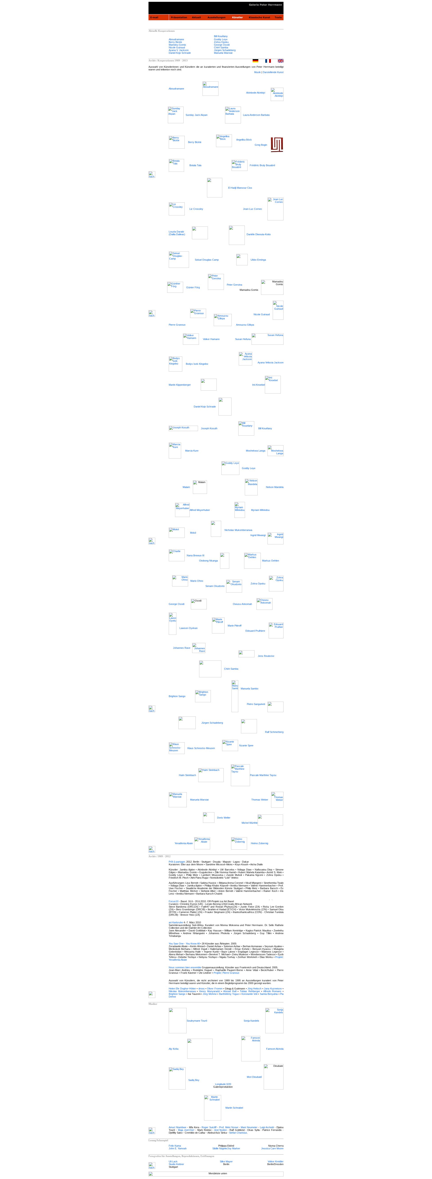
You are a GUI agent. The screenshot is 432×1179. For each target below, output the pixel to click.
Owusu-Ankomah (242, 604)
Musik (257, 72)
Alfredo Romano (272, 991)
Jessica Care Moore (272, 1148)
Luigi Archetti (267, 1127)
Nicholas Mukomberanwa (238, 530)
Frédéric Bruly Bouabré (262, 165)
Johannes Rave (181, 648)
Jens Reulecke (266, 656)
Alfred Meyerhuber (200, 510)
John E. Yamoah (178, 1148)
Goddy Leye (220, 39)
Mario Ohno (196, 580)
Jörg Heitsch (254, 988)
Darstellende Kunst (273, 72)
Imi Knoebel (258, 384)
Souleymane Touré (197, 1020)
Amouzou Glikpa (245, 324)
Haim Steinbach (187, 775)
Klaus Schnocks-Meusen (201, 748)
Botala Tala (195, 165)
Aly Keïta (173, 1048)
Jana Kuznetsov (273, 988)
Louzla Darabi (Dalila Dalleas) (177, 233)
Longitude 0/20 (223, 1084)
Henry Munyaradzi (209, 991)
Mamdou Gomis (177, 44)
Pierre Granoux (177, 324)
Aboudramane (176, 39)
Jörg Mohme (209, 994)
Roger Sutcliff (209, 1127)
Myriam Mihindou (260, 510)
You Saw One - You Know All (184, 943)
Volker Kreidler (276, 1161)
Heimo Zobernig (259, 843)
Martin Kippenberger (180, 384)
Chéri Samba (221, 47)
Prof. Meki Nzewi (228, 1127)
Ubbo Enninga (258, 259)
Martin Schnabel (234, 1107)
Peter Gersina (234, 284)
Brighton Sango (177, 696)
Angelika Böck (244, 139)
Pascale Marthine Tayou (263, 775)
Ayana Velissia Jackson (271, 362)
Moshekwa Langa (255, 450)
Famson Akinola (275, 1048)
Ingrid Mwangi (258, 535)
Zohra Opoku (221, 42)
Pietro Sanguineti (256, 704)
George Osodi (222, 44)
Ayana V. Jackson (179, 50)
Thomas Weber (259, 799)
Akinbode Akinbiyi (255, 92)
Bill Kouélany (221, 36)
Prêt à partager (177, 861)
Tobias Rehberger (250, 991)
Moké (193, 532)
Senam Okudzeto (215, 586)
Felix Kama (175, 1145)
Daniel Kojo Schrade (180, 52)
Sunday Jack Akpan (196, 115)
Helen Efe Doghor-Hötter (182, 988)
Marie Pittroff (234, 625)
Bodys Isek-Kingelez (197, 363)
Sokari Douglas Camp (207, 259)
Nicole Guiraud (177, 47)
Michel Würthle (250, 822)
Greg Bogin (261, 144)
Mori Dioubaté (254, 1077)
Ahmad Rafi (229, 991)
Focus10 (173, 901)
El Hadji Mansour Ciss (240, 187)
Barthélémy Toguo (229, 994)
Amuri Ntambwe (177, 1127)
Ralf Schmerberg (274, 732)
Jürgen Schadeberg (225, 50)
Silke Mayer (226, 1161)
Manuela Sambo (249, 688)
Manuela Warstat (223, 52)
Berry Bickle (175, 42)
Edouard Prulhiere (255, 630)
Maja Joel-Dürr (186, 1130)
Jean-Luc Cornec (252, 209)
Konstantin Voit (249, 994)
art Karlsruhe (176, 922)
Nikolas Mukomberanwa (182, 991)
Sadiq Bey (193, 1080)
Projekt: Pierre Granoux (226, 972)
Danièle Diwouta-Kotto (259, 234)
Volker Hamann (211, 339)
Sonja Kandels (251, 1020)
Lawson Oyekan (189, 628)
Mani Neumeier (249, 1127)
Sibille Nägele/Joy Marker (226, 1148)
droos (201, 988)
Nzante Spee (246, 745)
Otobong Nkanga (208, 560)
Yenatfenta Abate (184, 843)
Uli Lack (173, 1161)
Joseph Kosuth (209, 428)
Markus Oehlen (270, 560)
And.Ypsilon (220, 1130)
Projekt (279, 957)
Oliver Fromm (214, 988)
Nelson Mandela (275, 487)
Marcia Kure (191, 450)
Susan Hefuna (243, 339)
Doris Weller (223, 817)
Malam (186, 487)
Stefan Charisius (238, 1132)
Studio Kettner (176, 1164)
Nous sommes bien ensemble (185, 967)
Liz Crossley (196, 209)
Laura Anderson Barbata (256, 115)
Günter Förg (193, 287)
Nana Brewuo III (195, 555)
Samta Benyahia (269, 994)
